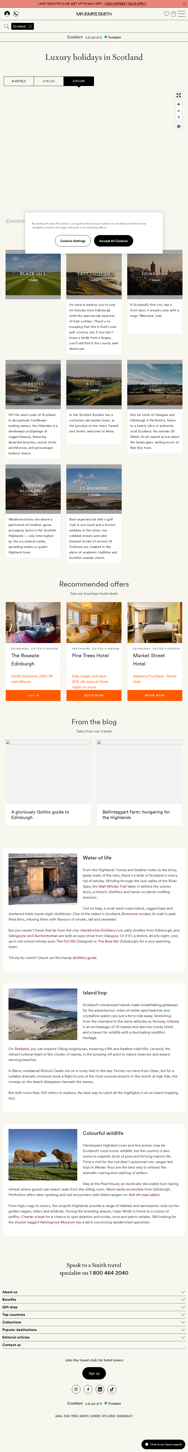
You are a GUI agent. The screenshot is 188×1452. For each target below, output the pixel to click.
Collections (11, 1322)
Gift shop (10, 1307)
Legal (58, 1415)
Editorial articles (16, 1337)
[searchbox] (111, 26)
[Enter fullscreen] (178, 95)
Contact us (11, 1345)
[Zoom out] (178, 111)
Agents (84, 1415)
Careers (95, 1415)
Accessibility (124, 1415)
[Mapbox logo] (15, 221)
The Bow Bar (108, 941)
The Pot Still (66, 941)
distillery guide (85, 958)
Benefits (9, 1299)
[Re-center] (178, 126)
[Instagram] (76, 1389)
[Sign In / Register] (7, 13)
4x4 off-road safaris (144, 1195)
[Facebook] (88, 1389)
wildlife (126, 1151)
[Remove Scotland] (30, 26)
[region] (94, 157)
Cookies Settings (73, 241)
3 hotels (154, 390)
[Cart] (173, 13)
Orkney (173, 1021)
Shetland (21, 1049)
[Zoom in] (178, 104)
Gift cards (108, 1415)
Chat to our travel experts (166, 1444)
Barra (16, 1071)
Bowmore (130, 914)
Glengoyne (17, 936)
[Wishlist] (166, 13)
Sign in (33, 695)
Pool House (110, 1184)
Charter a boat (33, 1217)
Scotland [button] (19, 26)
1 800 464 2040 (109, 1272)
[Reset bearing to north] (178, 117)
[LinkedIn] (100, 1389)
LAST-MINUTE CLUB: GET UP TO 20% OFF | (92, 3)
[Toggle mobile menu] (181, 14)
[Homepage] (94, 13)
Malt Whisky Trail (113, 886)
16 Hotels (19, 81)
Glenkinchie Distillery (97, 930)
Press (74, 1415)
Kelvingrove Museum (57, 1222)
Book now (94, 695)
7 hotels (154, 280)
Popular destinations (19, 1330)
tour (11, 1098)
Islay (98, 908)
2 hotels (94, 494)
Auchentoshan (46, 936)
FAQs (67, 1415)
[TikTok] (112, 1389)
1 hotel (33, 280)
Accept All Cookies (113, 241)
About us (9, 1292)
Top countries (13, 1314)
